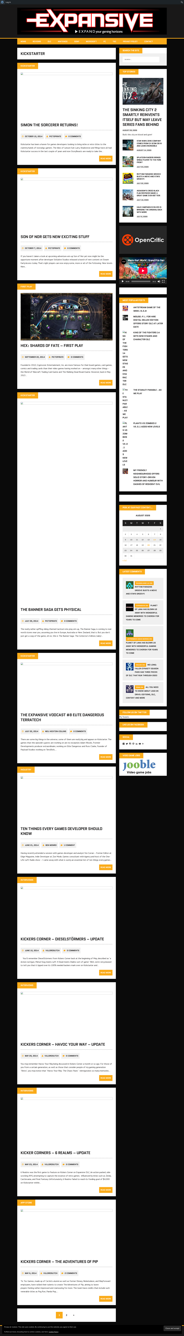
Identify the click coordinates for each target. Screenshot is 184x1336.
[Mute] (159, 281)
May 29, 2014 (31, 1055)
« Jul (125, 560)
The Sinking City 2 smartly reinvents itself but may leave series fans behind (142, 117)
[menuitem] (2, 2)
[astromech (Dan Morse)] (129, 635)
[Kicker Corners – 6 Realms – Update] (66, 1146)
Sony (76, 41)
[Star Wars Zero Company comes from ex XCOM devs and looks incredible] (128, 148)
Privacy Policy (130, 41)
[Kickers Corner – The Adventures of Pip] (66, 1254)
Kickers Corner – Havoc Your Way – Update (63, 1044)
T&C (114, 41)
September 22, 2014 (35, 357)
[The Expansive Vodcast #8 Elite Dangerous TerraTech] (66, 708)
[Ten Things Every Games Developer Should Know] (66, 821)
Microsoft (91, 41)
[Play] (122, 281)
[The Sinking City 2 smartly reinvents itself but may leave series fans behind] (143, 102)
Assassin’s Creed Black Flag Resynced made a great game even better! (148, 193)
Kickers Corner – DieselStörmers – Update (62, 939)
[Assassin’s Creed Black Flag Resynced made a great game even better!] (128, 198)
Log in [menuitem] (8, 2)
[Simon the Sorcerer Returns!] (66, 118)
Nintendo (62, 41)
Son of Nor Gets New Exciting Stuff (55, 236)
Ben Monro (51, 845)
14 (154, 540)
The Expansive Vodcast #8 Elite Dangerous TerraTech (62, 717)
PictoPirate (55, 136)
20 (148, 545)
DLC (49, 41)
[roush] (129, 668)
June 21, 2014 (32, 845)
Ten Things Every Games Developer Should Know (61, 831)
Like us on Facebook (133, 724)
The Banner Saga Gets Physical (51, 609)
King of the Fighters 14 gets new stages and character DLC (146, 336)
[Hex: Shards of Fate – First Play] (66, 338)
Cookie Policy (53, 1332)
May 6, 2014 (31, 1273)
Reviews (37, 41)
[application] (143, 270)
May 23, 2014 (31, 1164)
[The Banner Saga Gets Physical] (66, 602)
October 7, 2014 (33, 248)
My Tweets (124, 717)
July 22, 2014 (31, 731)
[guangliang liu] (129, 587)
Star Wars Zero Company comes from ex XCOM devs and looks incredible (149, 143)
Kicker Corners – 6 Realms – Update (55, 1152)
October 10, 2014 (33, 136)
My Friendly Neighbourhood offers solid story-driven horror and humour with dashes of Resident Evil (148, 477)
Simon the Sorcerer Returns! (49, 125)
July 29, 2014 (31, 621)
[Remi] (129, 691)
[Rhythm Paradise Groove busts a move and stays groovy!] (128, 181)
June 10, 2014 (32, 950)
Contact (148, 41)
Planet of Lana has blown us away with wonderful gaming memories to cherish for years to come (142, 612)
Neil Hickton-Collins (55, 731)
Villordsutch (53, 950)
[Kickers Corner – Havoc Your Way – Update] (66, 1037)
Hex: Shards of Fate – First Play (52, 345)
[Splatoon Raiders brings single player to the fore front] (128, 165)
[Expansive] (92, 21)
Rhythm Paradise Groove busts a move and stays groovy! (149, 176)
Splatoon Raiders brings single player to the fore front (149, 160)
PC (104, 41)
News (23, 41)
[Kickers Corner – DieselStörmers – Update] (66, 932)
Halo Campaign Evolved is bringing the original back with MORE (149, 209)
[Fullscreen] (163, 281)
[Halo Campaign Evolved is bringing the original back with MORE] (128, 215)
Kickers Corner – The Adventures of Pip (59, 1261)
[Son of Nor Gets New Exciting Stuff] (66, 229)
